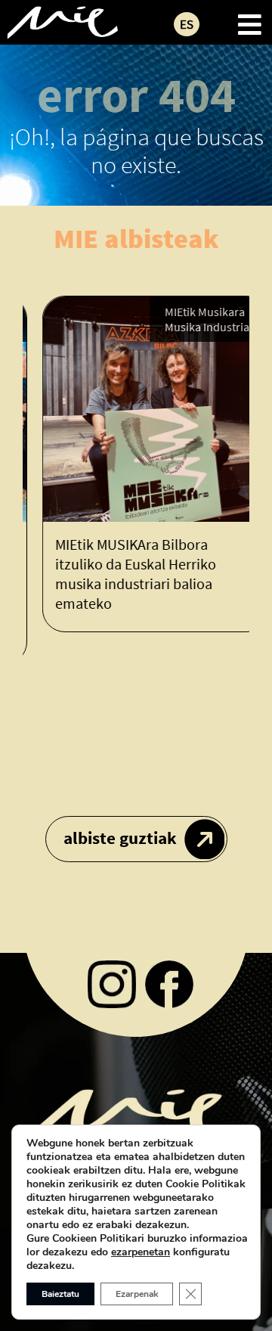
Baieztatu (60, 1294)
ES (186, 24)
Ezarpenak (137, 1294)
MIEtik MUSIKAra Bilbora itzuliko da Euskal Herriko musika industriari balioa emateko (125, 574)
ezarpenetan (140, 1252)
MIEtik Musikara (194, 311)
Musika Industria (196, 326)
